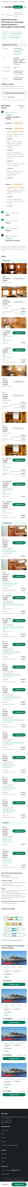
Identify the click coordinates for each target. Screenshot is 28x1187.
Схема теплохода (14, 37)
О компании (4, 1)
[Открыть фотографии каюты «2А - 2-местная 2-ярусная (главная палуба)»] (14, 530)
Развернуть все (22, 106)
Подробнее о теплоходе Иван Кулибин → (12, 940)
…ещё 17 (23, 1079)
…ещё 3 (6, 969)
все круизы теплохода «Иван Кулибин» (18, 50)
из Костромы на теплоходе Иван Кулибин (18, 14)
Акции (10, 1)
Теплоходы (4, 1157)
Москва (13, 967)
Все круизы (4, 1154)
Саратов (6, 1079)
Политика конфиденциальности (9, 1145)
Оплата (3, 1161)
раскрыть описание (7, 282)
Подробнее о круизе (14, 984)
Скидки (5, 33)
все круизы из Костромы (19, 74)
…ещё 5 (22, 1043)
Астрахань (12, 1005)
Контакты (15, 1)
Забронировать (19, 278)
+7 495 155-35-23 (6, 1170)
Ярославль (6, 967)
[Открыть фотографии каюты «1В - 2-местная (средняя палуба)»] (14, 450)
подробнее (10, 138)
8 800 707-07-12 (15, 1170)
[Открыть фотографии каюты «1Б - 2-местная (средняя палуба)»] (14, 417)
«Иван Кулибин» (17, 48)
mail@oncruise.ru (5, 1174)
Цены (4, 37)
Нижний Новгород (8, 1043)
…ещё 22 (7, 1007)
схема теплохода (17, 52)
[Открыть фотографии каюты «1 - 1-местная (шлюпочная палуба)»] (14, 322)
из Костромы (10, 14)
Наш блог (22, 1)
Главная (3, 14)
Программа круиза (16, 33)
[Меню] (25, 7)
